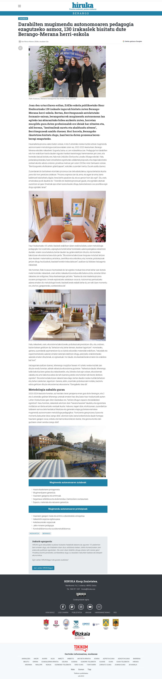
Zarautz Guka (105, 665)
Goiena (74, 662)
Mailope (38, 665)
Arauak (88, 613)
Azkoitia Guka (124, 658)
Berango (81, 13)
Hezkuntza (34, 533)
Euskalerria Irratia (50, 662)
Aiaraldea (26, 658)
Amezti (61, 658)
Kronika (28, 665)
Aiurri (44, 658)
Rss (115, 613)
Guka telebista (122, 662)
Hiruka (136, 662)
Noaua (48, 665)
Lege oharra (63, 613)
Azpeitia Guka (108, 658)
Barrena (136, 658)
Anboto (70, 658)
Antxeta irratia (84, 658)
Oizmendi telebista (63, 665)
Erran (35, 662)
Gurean (81, 669)
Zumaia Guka (120, 665)
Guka (111, 662)
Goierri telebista (88, 662)
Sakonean (23, 19)
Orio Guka (78, 665)
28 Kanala (133, 665)
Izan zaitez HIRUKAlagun (43, 568)
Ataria (96, 658)
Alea (53, 658)
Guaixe (102, 662)
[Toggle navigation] (19, 6)
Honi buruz (50, 613)
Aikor (36, 658)
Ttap (89, 669)
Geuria (65, 662)
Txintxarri (91, 665)
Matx (73, 669)
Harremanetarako (102, 613)
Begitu (26, 662)
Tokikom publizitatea (81, 673)
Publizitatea (77, 613)
